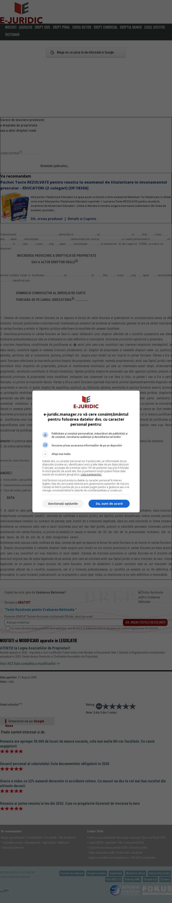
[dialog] (86, 451)
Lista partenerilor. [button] (91, 474)
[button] (86, 454)
